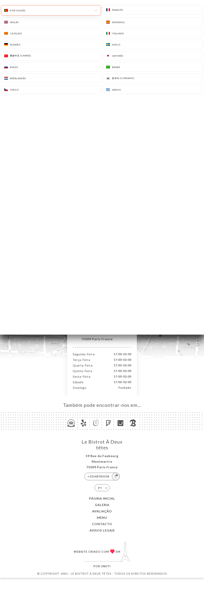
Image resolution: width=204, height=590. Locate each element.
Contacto (102, 524)
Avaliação (102, 511)
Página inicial (102, 498)
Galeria (102, 505)
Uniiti (106, 566)
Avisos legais (102, 530)
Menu (102, 517)
